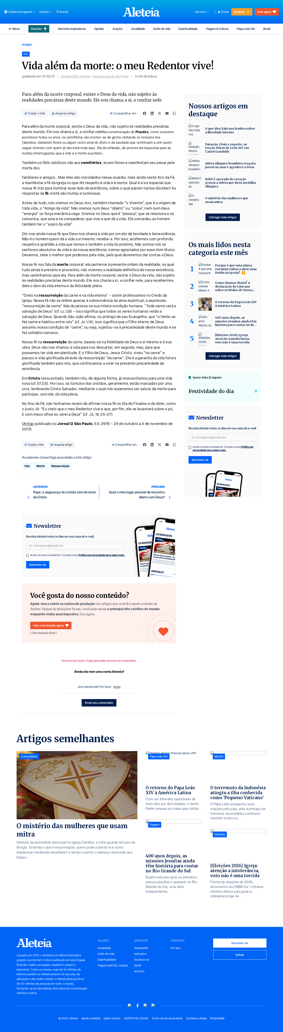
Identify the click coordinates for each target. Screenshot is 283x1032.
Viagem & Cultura (217, 29)
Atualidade (138, 29)
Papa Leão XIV (246, 29)
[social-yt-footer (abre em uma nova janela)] (130, 1005)
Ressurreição (60, 466)
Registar (239, 12)
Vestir (138, 965)
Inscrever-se (37, 565)
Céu (27, 466)
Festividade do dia (211, 391)
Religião (27, 44)
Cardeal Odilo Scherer (75, 76)
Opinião (99, 29)
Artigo (28, 423)
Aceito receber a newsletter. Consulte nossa (77, 555)
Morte (40, 466)
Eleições (219, 834)
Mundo (218, 756)
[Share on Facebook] (144, 113)
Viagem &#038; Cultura (113, 965)
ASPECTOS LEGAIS (136, 1018)
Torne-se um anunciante (167, 1018)
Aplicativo (140, 954)
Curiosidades (29, 756)
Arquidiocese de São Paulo (111, 76)
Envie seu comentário (99, 703)
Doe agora (264, 12)
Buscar (64, 12)
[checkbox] (27, 555)
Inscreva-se (141, 960)
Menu (16, 29)
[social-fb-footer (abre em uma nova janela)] (137, 1005)
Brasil (266, 29)
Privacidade (217, 1018)
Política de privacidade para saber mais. (102, 555)
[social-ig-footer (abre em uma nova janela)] (153, 1005)
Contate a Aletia (196, 1018)
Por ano (175, 948)
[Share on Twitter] (159, 113)
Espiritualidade (188, 29)
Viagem (155, 825)
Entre (117, 687)
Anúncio (139, 971)
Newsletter (141, 948)
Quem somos (112, 1018)
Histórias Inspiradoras (72, 29)
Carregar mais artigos (223, 217)
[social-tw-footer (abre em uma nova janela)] (145, 1005)
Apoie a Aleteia (90, 1018)
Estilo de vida (161, 29)
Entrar (225, 12)
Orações (36, 29)
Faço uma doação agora (48, 625)
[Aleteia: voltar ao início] (141, 12)
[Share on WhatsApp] (174, 113)
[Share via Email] (167, 113)
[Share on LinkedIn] (152, 113)
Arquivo (117, 29)
